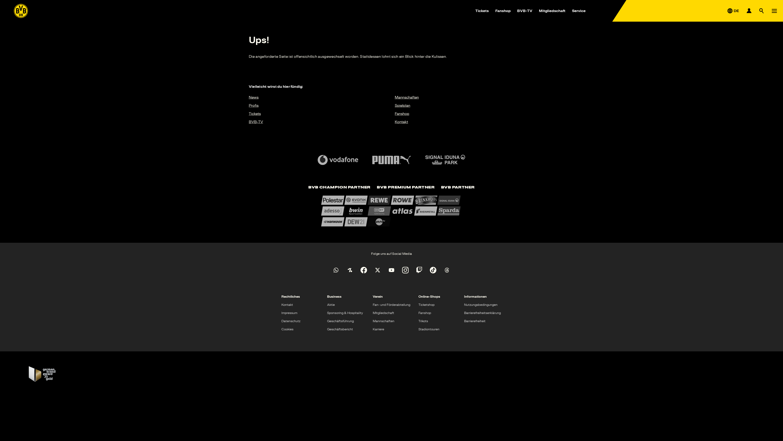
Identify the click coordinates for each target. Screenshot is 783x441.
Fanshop (503, 11)
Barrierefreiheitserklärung (482, 313)
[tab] (339, 187)
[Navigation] (774, 11)
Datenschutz (290, 321)
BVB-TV (524, 11)
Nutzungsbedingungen (481, 305)
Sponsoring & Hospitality (345, 313)
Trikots (423, 321)
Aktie (331, 305)
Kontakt (401, 122)
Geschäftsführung (340, 321)
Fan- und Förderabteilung (391, 305)
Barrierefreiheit (475, 321)
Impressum (289, 313)
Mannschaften (407, 97)
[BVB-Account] (749, 11)
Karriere (378, 329)
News (254, 97)
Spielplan (402, 105)
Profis (254, 105)
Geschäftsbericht (340, 329)
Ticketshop (426, 305)
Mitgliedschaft (552, 11)
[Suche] (761, 11)
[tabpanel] (391, 211)
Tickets (482, 11)
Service (579, 11)
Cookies (287, 329)
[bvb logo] (21, 11)
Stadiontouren (428, 329)
